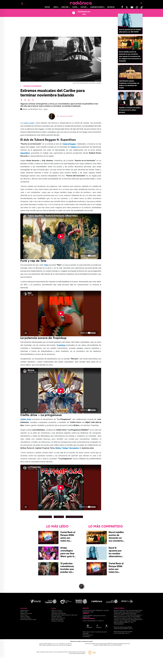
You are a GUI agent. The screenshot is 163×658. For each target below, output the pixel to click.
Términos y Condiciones (58, 621)
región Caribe (28, 123)
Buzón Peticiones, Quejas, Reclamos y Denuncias (64, 615)
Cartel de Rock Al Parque (46, 543)
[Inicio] (81, 2)
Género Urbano (124, 26)
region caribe (59, 516)
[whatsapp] (29, 100)
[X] (25, 100)
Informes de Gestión (25, 618)
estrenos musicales (45, 516)
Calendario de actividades (59, 613)
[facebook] (21, 100)
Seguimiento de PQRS (130, 621)
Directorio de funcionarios (58, 618)
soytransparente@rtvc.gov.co (122, 633)
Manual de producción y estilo (28, 619)
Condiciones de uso (88, 635)
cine (41, 558)
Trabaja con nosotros (57, 612)
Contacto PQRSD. (135, 616)
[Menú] (22, 3)
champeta (122, 104)
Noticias (47, 7)
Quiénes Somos (24, 610)
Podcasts (83, 7)
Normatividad (24, 615)
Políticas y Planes (24, 616)
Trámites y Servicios (57, 616)
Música (55, 7)
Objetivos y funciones (26, 613)
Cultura (74, 7)
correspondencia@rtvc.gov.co (133, 615)
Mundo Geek (64, 7)
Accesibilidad (86, 636)
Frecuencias (111, 7)
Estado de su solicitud (57, 619)
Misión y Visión (24, 612)
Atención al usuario (57, 610)
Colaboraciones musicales (75, 516)
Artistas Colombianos (32, 86)
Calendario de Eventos (97, 7)
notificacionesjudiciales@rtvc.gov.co (123, 628)
